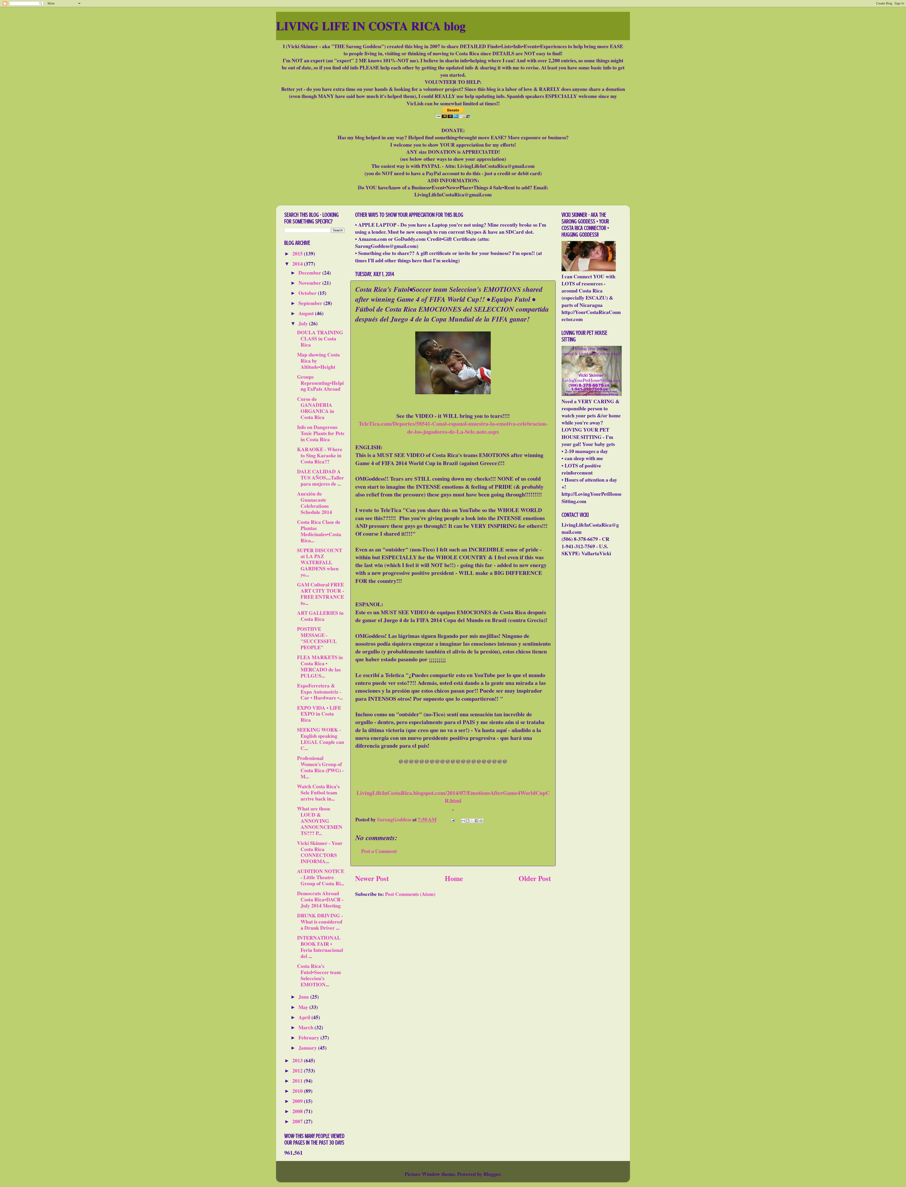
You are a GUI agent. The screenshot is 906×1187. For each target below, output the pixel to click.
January (308, 1047)
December (310, 272)
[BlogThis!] (467, 820)
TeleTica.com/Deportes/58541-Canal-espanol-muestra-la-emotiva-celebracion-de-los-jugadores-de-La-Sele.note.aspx (453, 427)
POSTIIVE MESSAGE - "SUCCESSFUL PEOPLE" (317, 638)
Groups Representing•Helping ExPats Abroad (320, 383)
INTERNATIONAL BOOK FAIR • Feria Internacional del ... (320, 947)
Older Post (535, 878)
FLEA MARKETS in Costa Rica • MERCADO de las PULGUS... (320, 666)
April (304, 1017)
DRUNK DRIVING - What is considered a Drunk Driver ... (320, 921)
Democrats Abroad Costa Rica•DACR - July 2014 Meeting (320, 899)
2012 (298, 1070)
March (306, 1027)
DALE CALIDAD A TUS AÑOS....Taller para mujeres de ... (320, 477)
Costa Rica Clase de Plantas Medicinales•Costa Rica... (319, 531)
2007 (298, 1121)
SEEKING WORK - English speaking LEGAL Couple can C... (320, 739)
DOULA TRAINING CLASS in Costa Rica (320, 338)
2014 (298, 263)
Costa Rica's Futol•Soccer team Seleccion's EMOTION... (319, 975)
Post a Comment (379, 851)
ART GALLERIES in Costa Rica (320, 616)
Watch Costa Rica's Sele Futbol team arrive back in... (318, 792)
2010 (298, 1090)
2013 (298, 1060)
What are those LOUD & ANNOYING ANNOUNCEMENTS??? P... (319, 821)
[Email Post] (452, 819)
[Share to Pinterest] (481, 820)
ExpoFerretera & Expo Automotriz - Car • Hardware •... (320, 691)
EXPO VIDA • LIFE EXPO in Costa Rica (319, 714)
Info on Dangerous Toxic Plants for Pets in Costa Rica (320, 433)
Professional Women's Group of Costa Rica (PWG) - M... (320, 767)
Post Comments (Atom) (410, 894)
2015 (298, 253)
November (310, 282)
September (310, 303)
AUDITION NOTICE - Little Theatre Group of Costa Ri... (320, 877)
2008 (298, 1111)
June (304, 996)
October (308, 293)
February (309, 1037)
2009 (298, 1101)
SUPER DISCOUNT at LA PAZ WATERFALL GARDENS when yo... (319, 562)
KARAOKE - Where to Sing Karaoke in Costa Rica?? (319, 455)
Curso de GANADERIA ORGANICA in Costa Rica (315, 408)
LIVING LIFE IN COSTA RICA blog (371, 25)
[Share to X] (472, 820)
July (303, 323)
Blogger (491, 1174)
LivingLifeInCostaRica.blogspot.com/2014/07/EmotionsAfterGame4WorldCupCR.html (453, 797)
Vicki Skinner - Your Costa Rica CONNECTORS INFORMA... (320, 852)
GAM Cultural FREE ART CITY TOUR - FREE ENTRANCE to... (320, 593)
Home (454, 878)
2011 (298, 1080)
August (306, 313)
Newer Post (372, 878)
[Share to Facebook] (476, 820)
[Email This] (463, 820)
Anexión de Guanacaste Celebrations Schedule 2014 (314, 503)
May (303, 1007)
